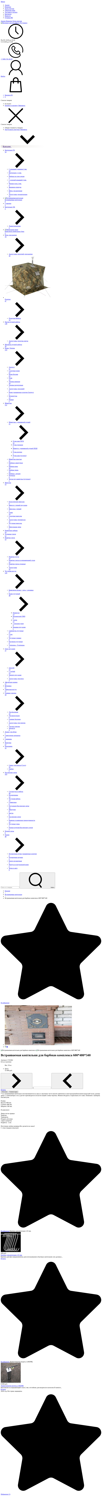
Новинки (9, 21)
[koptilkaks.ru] (14, 23)
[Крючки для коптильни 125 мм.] (11, 1251)
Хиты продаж (17, 21)
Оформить (21, 105)
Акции (3, 21)
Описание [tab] (4, 1092)
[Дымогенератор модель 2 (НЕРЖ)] (11, 1382)
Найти (52, 887)
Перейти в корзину (11, 105)
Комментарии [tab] (13, 1092)
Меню (3, 2)
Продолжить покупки (12, 129)
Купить (3, 1090)
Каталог (7, 146)
